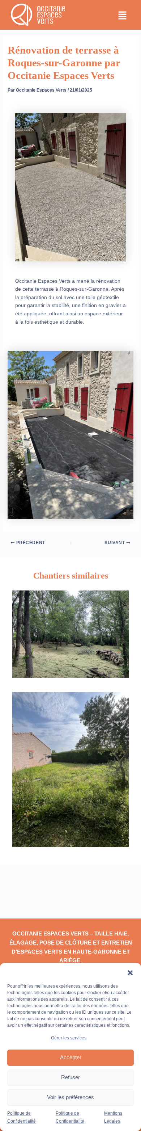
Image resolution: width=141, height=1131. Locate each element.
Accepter (70, 1057)
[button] (130, 972)
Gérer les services (68, 1037)
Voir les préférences (70, 1097)
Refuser (70, 1077)
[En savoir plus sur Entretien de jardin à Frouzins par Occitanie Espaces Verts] (70, 769)
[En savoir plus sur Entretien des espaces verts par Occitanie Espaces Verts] (70, 633)
